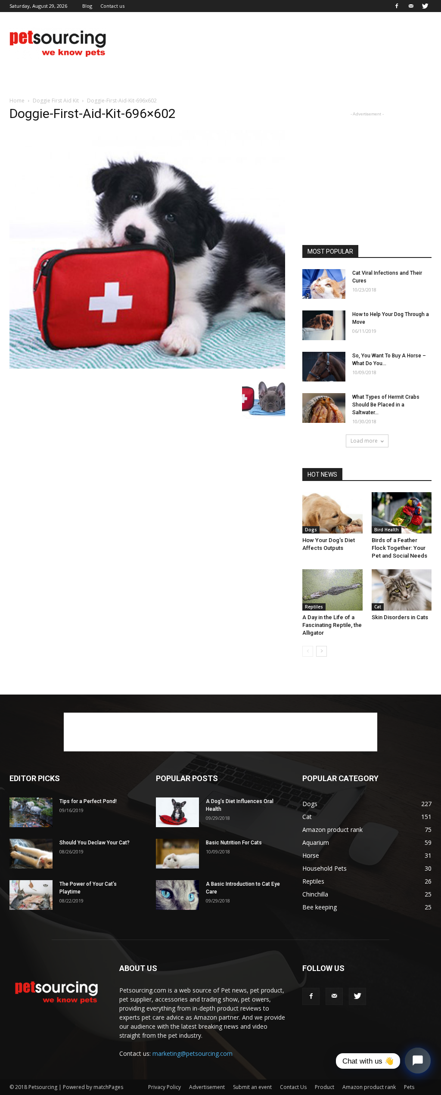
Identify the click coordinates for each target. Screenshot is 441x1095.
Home (17, 100)
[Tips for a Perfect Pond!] (31, 812)
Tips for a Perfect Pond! (88, 801)
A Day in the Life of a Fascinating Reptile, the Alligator (332, 625)
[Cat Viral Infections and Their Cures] (323, 284)
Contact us (112, 6)
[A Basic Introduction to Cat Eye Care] (177, 895)
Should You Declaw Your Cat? (94, 843)
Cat (377, 607)
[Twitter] (425, 6)
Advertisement (207, 1087)
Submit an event (252, 1087)
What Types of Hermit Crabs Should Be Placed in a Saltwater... (385, 405)
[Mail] (410, 6)
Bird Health (386, 530)
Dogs (311, 530)
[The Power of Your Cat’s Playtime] (31, 895)
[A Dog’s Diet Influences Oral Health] (177, 812)
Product (324, 1087)
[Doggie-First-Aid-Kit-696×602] (147, 366)
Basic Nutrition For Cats (234, 843)
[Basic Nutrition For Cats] (177, 854)
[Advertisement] (275, 43)
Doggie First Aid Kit (56, 100)
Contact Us (293, 1087)
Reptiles (314, 607)
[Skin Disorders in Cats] (402, 590)
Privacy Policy (164, 1087)
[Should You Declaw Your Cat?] (31, 854)
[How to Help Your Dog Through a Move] (323, 325)
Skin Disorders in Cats (400, 617)
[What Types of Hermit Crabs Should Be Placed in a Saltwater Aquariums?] (323, 408)
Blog (87, 6)
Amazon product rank (369, 1087)
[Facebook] (396, 6)
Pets (409, 1087)
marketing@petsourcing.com (192, 1053)
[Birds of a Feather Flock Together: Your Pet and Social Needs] (402, 513)
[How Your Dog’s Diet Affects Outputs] (332, 513)
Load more (364, 440)
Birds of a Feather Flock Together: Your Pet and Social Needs (399, 548)
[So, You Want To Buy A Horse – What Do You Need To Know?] (323, 367)
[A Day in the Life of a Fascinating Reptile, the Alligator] (332, 590)
